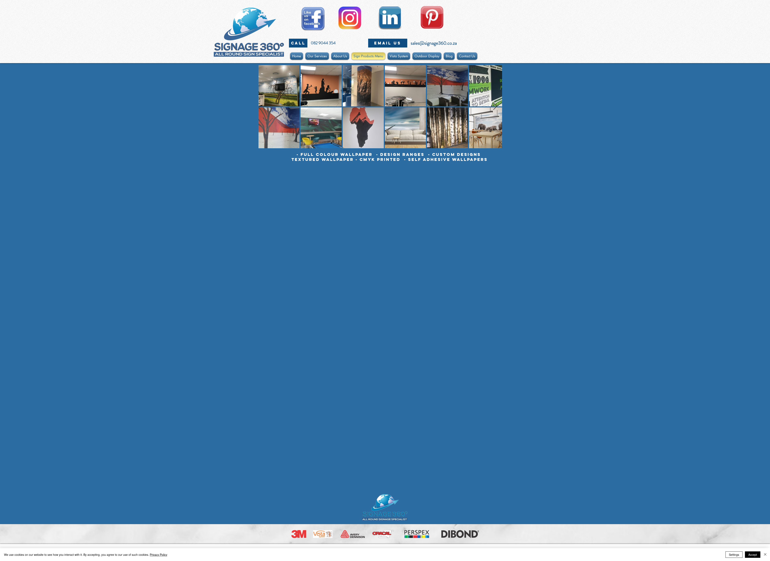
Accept (752, 555)
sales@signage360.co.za (434, 43)
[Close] (765, 554)
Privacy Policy (158, 555)
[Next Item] (495, 106)
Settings (734, 555)
